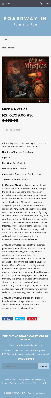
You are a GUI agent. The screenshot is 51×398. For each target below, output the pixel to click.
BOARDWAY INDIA (17, 393)
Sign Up (43, 366)
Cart (46, 3)
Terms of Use (9, 379)
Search (43, 383)
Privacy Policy (24, 379)
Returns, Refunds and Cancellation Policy (20, 383)
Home (4, 39)
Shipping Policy (38, 379)
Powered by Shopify (36, 393)
